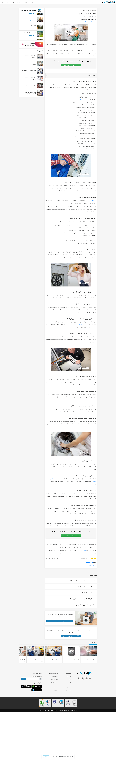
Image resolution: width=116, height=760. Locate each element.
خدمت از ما (33, 2)
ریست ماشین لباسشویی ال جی (75, 324)
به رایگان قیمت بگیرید (60, 621)
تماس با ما (69, 685)
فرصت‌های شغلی (68, 682)
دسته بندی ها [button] (26, 2)
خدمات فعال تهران (55, 676)
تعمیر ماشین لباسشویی (85, 19)
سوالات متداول (69, 687)
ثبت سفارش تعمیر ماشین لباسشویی (71, 65)
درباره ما (70, 679)
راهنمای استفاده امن (55, 687)
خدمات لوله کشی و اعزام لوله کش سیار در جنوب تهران (28, 56)
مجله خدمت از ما (93, 10)
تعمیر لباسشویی (90, 200)
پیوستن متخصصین (16, 2)
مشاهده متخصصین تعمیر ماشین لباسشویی (71, 535)
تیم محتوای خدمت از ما (88, 562)
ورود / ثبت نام (5, 2)
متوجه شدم (46, 756)
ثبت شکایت (56, 690)
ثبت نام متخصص (55, 685)
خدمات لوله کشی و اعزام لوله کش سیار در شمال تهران (28, 63)
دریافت (23, 679)
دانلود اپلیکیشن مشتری (54, 682)
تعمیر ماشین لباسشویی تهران (91, 565)
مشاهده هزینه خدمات (54, 679)
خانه (88, 10)
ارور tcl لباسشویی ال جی (78, 99)
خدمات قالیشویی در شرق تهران (30, 85)
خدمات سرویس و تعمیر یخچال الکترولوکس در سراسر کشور (30, 93)
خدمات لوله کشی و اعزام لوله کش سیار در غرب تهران (28, 78)
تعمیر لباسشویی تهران (81, 550)
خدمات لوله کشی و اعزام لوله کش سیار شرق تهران (29, 71)
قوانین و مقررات (68, 690)
